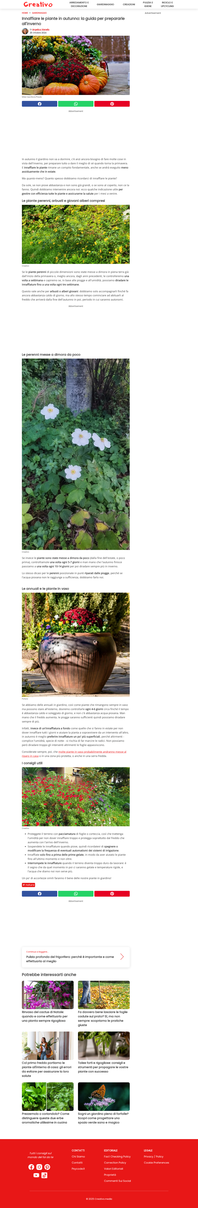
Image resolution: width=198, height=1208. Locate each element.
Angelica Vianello (40, 29)
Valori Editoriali (113, 1169)
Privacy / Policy (153, 1156)
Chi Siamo (78, 1156)
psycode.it (78, 1169)
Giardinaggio (105, 4)
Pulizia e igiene (148, 4)
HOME (25, 12)
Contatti (77, 1162)
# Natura (28, 885)
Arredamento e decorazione (79, 4)
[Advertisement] (75, 133)
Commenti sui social (117, 1181)
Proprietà (110, 1175)
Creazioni (129, 4)
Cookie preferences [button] (156, 1162)
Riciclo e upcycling (167, 4)
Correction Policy (115, 1162)
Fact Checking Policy (117, 1156)
